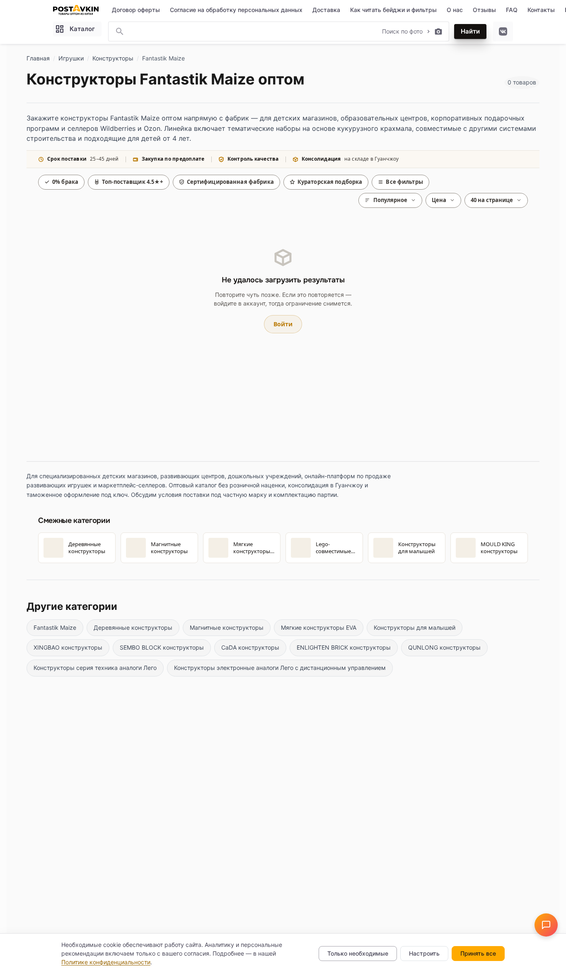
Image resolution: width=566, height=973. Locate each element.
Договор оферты (136, 9)
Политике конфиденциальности (105, 962)
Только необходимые (357, 953)
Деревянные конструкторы (133, 627)
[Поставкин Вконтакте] (503, 31)
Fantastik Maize (55, 627)
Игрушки (71, 58)
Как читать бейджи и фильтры (393, 9)
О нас (455, 9)
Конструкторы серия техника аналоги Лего (95, 667)
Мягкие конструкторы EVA (318, 627)
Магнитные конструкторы (227, 627)
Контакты (541, 9)
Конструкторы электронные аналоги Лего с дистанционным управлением (280, 667)
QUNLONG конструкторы (444, 647)
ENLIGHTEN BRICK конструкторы (344, 647)
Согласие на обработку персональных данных (236, 9)
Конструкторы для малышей (414, 627)
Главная (38, 58)
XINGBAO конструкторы (68, 647)
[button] (546, 925)
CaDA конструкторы (250, 647)
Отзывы (484, 9)
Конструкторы (112, 58)
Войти (283, 324)
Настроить (424, 953)
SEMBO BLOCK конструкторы (162, 647)
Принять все (478, 953)
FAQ (512, 9)
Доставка (326, 9)
